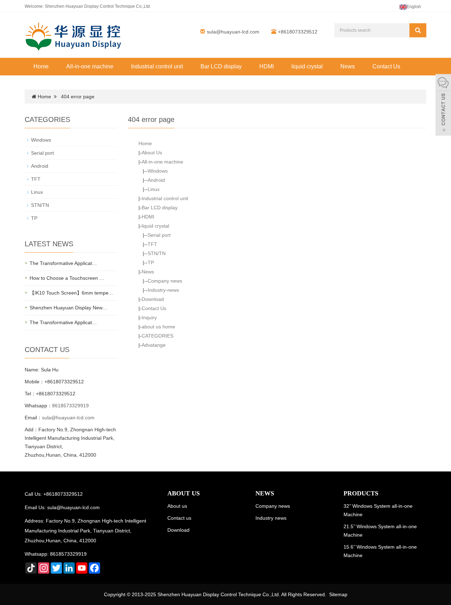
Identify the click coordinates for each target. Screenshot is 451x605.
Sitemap (338, 594)
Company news (165, 281)
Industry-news (163, 290)
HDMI (266, 66)
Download (153, 299)
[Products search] (417, 30)
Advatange (154, 345)
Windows (158, 171)
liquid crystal (307, 66)
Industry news (270, 518)
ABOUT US (183, 493)
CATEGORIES (157, 336)
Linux (154, 189)
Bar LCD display (221, 66)
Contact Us (386, 66)
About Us (152, 152)
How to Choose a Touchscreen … (67, 278)
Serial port (159, 235)
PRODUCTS (361, 493)
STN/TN (157, 253)
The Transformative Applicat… (63, 263)
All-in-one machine (89, 66)
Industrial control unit (157, 66)
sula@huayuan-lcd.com (233, 32)
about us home (158, 326)
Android (156, 180)
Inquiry (149, 317)
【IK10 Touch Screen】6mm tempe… (71, 293)
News (347, 66)
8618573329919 (70, 405)
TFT (152, 244)
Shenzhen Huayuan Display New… (68, 307)
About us (177, 506)
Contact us (179, 518)
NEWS (264, 493)
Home (41, 66)
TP (151, 262)
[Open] (443, 105)
